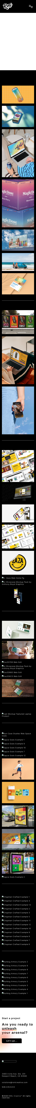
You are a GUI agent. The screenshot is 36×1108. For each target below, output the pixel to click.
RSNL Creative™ (15, 1096)
